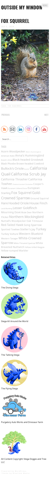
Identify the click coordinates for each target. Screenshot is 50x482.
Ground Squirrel (39, 198)
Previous (5, 114)
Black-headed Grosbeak (28, 159)
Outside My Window (21, 7)
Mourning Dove (11, 212)
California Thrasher (14, 179)
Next (46, 114)
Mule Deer (26, 212)
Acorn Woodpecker (13, 151)
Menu (45, 5)
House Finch (38, 203)
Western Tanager (9, 238)
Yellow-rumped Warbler (14, 250)
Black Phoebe (8, 163)
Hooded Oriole (18, 203)
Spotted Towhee (10, 229)
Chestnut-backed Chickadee (22, 184)
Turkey (41, 229)
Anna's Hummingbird (29, 155)
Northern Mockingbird (26, 216)
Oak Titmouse (35, 220)
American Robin (8, 156)
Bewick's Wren (6, 160)
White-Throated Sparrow (24, 243)
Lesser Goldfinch (25, 208)
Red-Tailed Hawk (12, 225)
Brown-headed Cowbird (30, 163)
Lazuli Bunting (6, 208)
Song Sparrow (32, 225)
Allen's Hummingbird (33, 152)
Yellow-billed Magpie (34, 247)
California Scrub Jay (28, 174)
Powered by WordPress (14, 471)
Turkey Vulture (9, 233)
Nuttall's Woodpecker (13, 220)
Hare (4, 203)
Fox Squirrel (15, 106)
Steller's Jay (27, 229)
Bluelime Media (21, 473)
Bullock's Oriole (12, 168)
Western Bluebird (31, 234)
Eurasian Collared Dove (17, 188)
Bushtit (26, 169)
